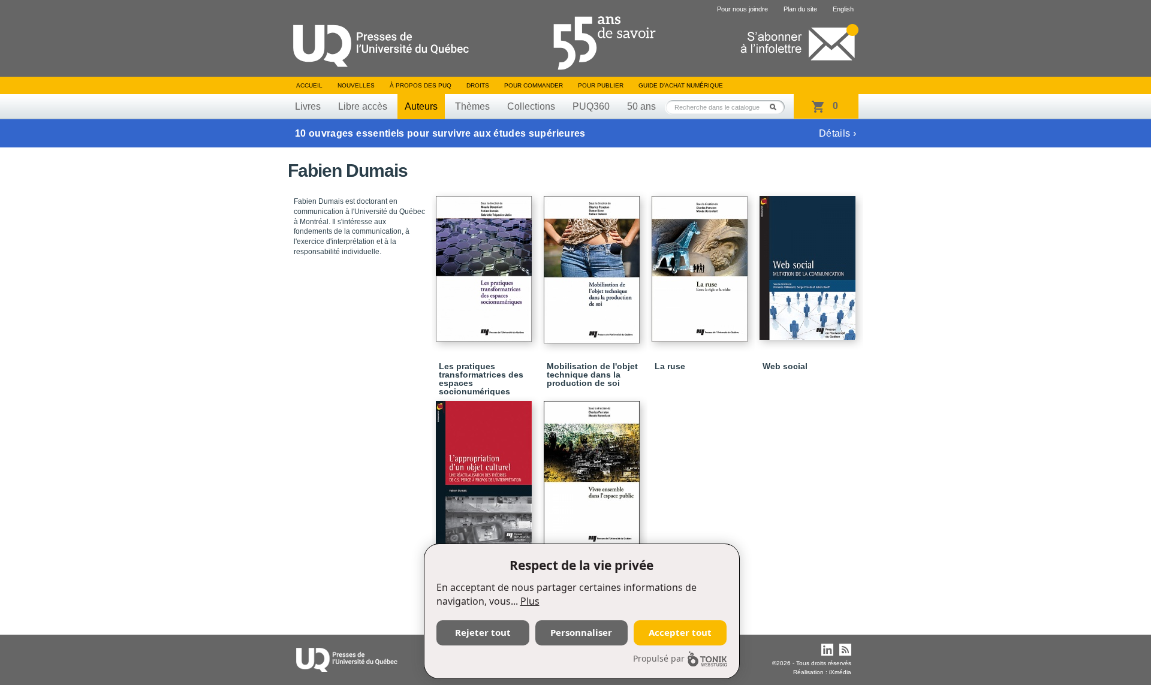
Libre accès (362, 106)
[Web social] (809, 262)
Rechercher (776, 106)
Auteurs (421, 106)
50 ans (641, 106)
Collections (531, 106)
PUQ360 (591, 106)
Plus (530, 601)
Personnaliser (581, 632)
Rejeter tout (483, 632)
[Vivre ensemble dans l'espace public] (593, 469)
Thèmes (472, 106)
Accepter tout (680, 632)
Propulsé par (659, 658)
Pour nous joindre (742, 9)
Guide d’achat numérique (680, 85)
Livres (308, 106)
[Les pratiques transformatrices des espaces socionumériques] (486, 263)
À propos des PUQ (420, 85)
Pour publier (600, 85)
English (843, 9)
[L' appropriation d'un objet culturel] (486, 467)
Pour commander (533, 85)
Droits (477, 85)
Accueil (309, 85)
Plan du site (800, 9)
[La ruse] (701, 263)
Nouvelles (356, 85)
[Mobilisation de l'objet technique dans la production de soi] (593, 264)
